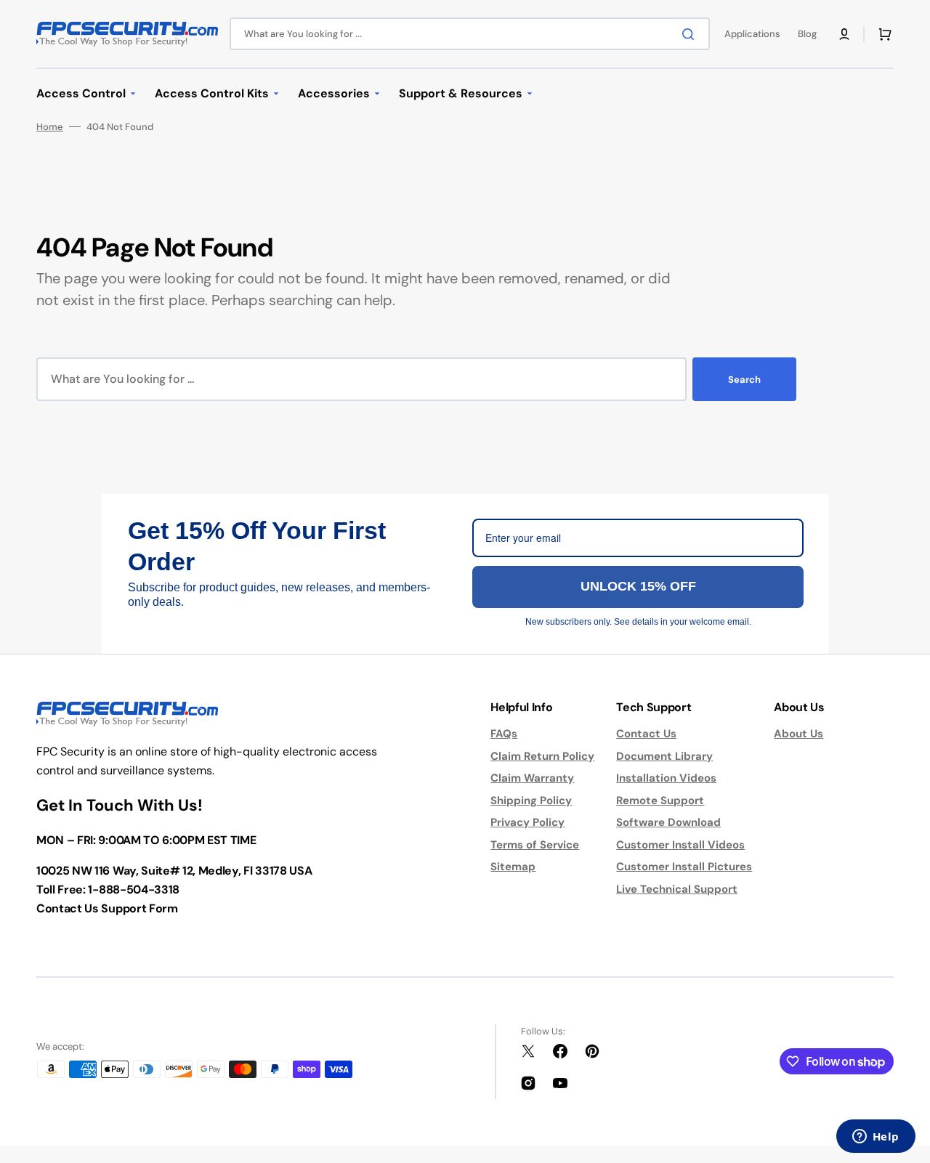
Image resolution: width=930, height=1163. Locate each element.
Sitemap (512, 866)
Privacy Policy (527, 822)
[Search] (691, 34)
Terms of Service (534, 845)
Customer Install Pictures (684, 866)
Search (744, 379)
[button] (844, 34)
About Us (798, 733)
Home (49, 127)
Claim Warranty (532, 778)
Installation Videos (666, 778)
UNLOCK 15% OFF (638, 586)
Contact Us (646, 733)
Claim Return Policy (542, 756)
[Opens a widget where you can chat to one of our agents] (875, 1137)
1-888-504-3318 (133, 889)
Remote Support (660, 800)
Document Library (664, 756)
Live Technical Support (676, 889)
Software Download (668, 822)
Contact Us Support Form (107, 908)
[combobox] (470, 33)
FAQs (503, 733)
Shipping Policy (531, 800)
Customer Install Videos (680, 845)
